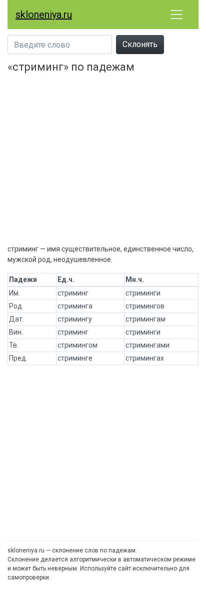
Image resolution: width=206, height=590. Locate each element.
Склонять (140, 44)
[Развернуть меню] (176, 15)
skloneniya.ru (44, 15)
